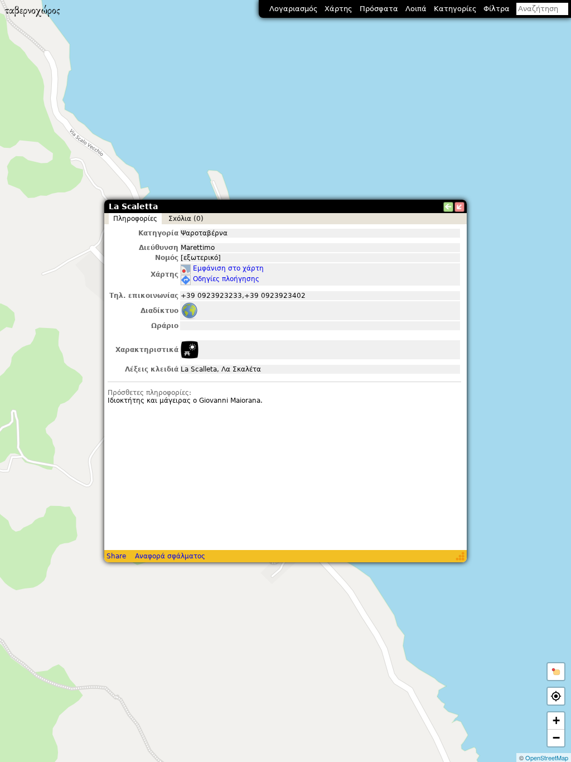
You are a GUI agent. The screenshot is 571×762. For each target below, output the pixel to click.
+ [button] (556, 720)
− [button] (556, 738)
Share (116, 556)
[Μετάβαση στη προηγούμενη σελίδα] (448, 207)
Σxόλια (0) (186, 219)
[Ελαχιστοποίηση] (459, 207)
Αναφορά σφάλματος (170, 556)
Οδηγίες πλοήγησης (226, 279)
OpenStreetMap (546, 757)
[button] (556, 671)
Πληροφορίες (135, 219)
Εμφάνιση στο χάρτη (228, 268)
